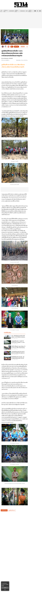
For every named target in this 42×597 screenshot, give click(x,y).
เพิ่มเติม (3, 585)
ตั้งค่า (5, 589)
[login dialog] (40, 10)
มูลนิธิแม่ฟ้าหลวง (12, 510)
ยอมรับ (5, 587)
